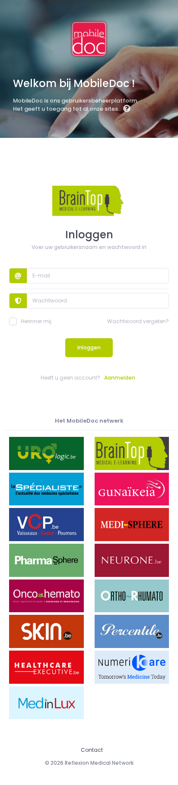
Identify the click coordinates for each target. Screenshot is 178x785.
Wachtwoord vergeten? (138, 321)
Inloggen (89, 347)
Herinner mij (36, 321)
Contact (92, 750)
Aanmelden (119, 377)
